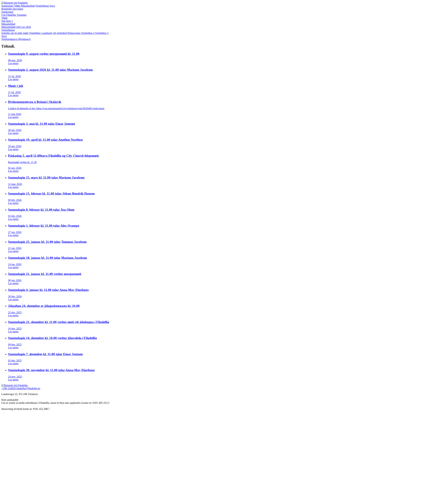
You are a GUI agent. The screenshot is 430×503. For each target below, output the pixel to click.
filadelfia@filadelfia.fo (28, 388)
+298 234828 (8, 388)
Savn (52, 5)
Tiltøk (17, 5)
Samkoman (7, 5)
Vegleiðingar (42, 5)
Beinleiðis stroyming (12, 8)
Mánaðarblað (28, 5)
